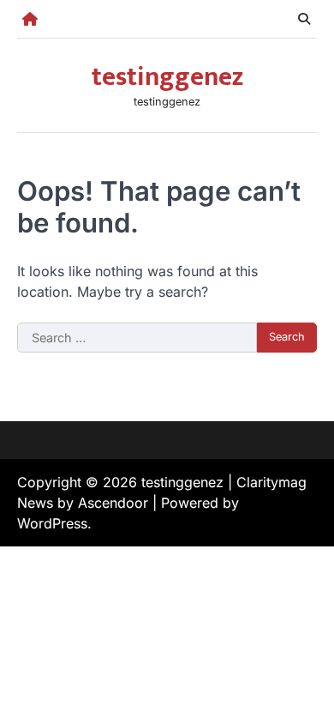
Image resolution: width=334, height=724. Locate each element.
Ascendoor (113, 502)
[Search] (304, 19)
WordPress (52, 523)
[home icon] (30, 19)
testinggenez (167, 77)
